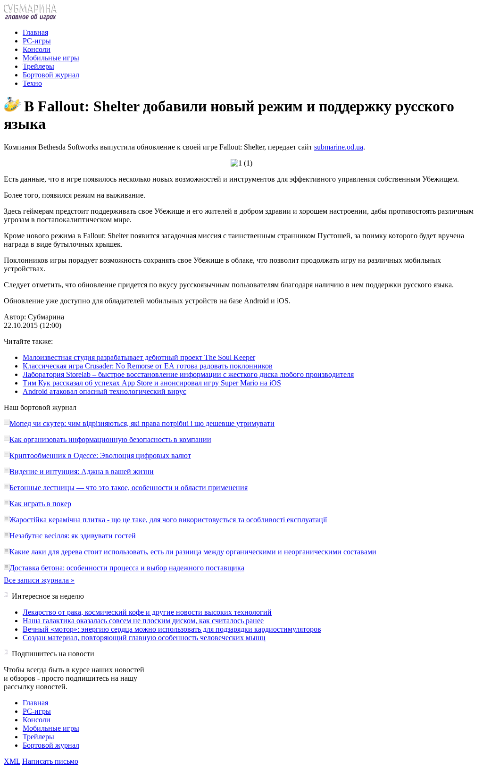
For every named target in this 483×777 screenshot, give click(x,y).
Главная (35, 32)
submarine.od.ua (338, 147)
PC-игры (37, 41)
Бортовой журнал (51, 75)
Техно (32, 83)
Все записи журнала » (39, 580)
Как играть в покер (40, 504)
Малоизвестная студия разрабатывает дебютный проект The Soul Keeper (139, 357)
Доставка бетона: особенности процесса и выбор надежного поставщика (126, 568)
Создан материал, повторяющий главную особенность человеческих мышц (144, 638)
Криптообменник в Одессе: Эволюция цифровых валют (100, 455)
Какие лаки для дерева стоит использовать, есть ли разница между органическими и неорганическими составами (192, 552)
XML (12, 761)
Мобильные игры (51, 58)
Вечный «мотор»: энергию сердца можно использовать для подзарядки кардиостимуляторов (172, 629)
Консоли (36, 49)
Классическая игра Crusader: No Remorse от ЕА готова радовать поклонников (148, 366)
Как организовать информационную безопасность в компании (110, 439)
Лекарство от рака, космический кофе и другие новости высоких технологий (147, 612)
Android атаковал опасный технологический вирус (104, 391)
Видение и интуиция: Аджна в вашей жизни (81, 472)
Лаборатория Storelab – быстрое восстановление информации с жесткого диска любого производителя (188, 374)
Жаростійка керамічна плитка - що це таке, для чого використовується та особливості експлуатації (168, 520)
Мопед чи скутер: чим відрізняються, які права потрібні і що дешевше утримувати (142, 423)
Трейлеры (38, 66)
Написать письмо (50, 761)
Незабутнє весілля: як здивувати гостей (72, 536)
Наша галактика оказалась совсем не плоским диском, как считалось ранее (143, 621)
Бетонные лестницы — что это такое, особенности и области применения (128, 488)
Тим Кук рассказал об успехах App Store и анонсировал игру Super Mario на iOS (152, 383)
